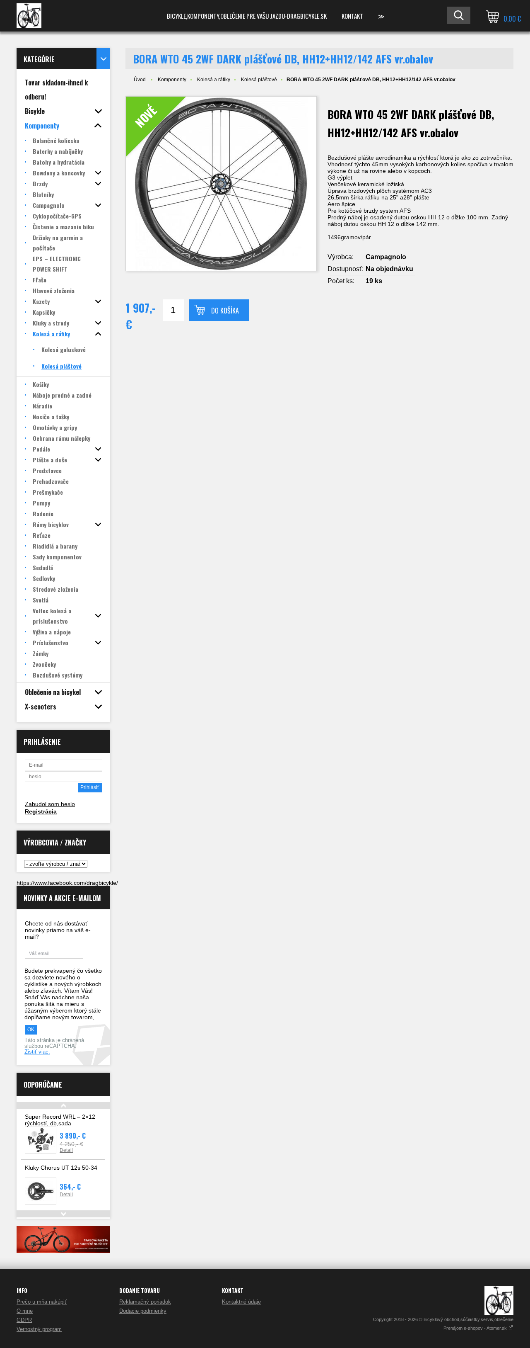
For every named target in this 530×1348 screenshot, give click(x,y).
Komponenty (172, 80)
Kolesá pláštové (259, 80)
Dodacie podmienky (142, 1311)
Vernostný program (39, 1329)
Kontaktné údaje (241, 1302)
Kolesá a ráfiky (213, 80)
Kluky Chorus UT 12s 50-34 (61, 1167)
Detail (66, 1150)
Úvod (140, 80)
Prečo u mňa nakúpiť (42, 1302)
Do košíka (225, 311)
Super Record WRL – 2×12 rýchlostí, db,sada (60, 1120)
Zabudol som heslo (50, 804)
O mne (25, 1311)
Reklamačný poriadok (145, 1302)
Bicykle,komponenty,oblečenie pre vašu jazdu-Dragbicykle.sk (247, 15)
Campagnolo (386, 256)
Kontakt (352, 15)
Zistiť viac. (37, 1052)
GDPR (24, 1320)
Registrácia (41, 811)
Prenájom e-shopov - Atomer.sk (475, 1328)
